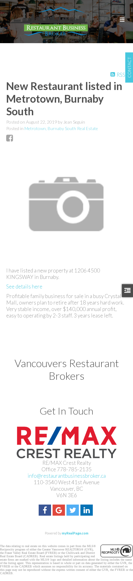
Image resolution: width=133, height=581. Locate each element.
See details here (24, 286)
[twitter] (73, 511)
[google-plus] (59, 511)
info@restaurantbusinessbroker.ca (67, 476)
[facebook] (46, 511)
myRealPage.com (75, 533)
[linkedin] (87, 511)
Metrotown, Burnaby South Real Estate (61, 128)
